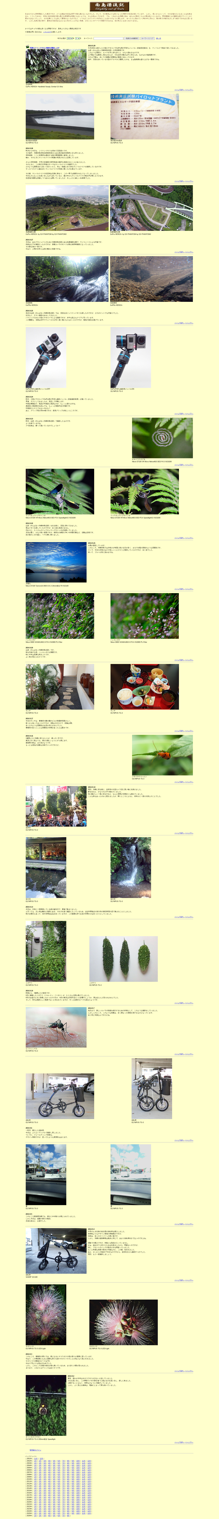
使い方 (158, 38)
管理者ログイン (35, 1450)
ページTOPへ (180, 90)
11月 (36, 1459)
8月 (68, 1461)
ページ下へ (189, 90)
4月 (49, 1461)
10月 (78, 1461)
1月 (35, 1461)
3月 (44, 1461)
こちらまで (47, 32)
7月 (63, 1461)
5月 (54, 1461)
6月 (59, 1461)
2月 (40, 1461)
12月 (41, 1459)
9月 (73, 1461)
